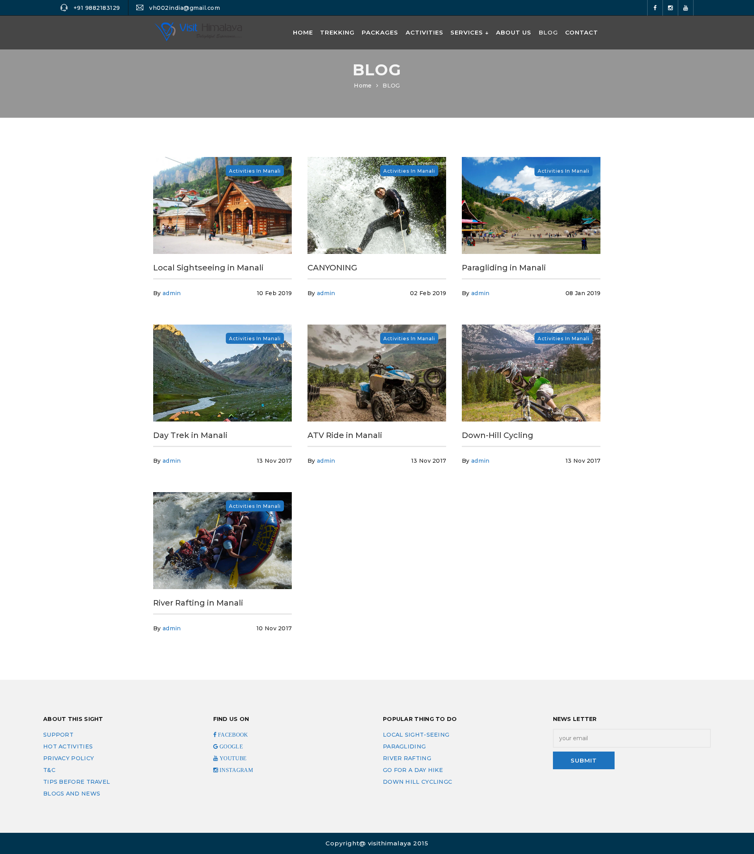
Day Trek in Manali (190, 435)
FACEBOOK (232, 734)
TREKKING (337, 32)
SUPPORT (58, 734)
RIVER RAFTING (407, 758)
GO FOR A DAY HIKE (413, 770)
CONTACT (581, 32)
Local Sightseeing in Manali (208, 267)
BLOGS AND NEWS (71, 793)
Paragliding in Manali (504, 267)
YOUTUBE (232, 758)
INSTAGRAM (235, 770)
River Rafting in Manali (198, 603)
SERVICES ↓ (469, 32)
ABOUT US (513, 32)
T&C (49, 770)
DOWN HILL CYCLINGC (417, 781)
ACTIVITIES (424, 32)
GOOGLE (230, 746)
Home (363, 85)
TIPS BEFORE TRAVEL (76, 781)
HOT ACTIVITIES (68, 746)
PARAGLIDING (404, 746)
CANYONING (332, 267)
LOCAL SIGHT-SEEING (416, 734)
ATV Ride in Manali (344, 435)
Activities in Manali (255, 171)
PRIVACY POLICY (68, 758)
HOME (303, 32)
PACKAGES (380, 32)
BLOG (548, 32)
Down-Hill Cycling (497, 435)
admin (172, 293)
